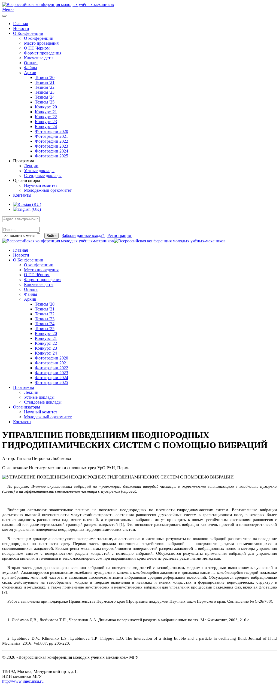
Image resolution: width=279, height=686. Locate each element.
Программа (23, 387)
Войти (51, 236)
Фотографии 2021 (51, 136)
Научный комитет (40, 185)
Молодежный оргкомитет (48, 190)
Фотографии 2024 (51, 151)
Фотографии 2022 (51, 141)
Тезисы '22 (44, 87)
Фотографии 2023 (51, 146)
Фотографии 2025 (51, 156)
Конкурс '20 (46, 107)
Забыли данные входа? (83, 235)
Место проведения (41, 43)
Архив (30, 72)
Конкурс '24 (46, 126)
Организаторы (26, 407)
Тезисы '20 (44, 77)
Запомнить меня (19, 235)
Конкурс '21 (46, 111)
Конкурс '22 (46, 116)
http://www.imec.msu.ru (23, 681)
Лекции (31, 165)
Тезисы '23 (44, 92)
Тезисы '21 (44, 82)
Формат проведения (42, 53)
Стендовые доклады (43, 175)
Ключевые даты (38, 58)
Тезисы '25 (44, 102)
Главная (20, 23)
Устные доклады (39, 170)
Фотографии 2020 (51, 131)
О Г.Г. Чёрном (37, 48)
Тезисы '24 (44, 97)
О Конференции (28, 33)
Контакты (22, 195)
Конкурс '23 (46, 121)
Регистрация (119, 235)
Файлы (30, 67)
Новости (21, 28)
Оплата (31, 62)
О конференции (38, 38)
